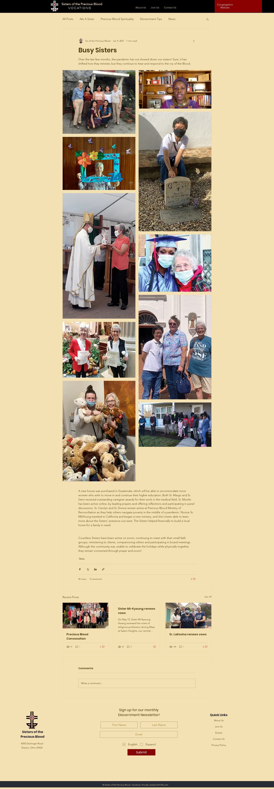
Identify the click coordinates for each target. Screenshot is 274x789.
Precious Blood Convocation (77, 636)
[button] (207, 19)
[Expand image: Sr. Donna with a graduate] (175, 263)
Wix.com (164, 785)
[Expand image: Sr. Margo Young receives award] (99, 256)
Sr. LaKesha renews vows (188, 634)
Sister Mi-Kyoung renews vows (136, 611)
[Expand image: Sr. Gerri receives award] (99, 350)
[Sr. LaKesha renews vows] (188, 615)
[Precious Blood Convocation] (85, 615)
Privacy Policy (219, 745)
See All (208, 596)
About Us (219, 720)
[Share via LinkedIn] (95, 569)
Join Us (218, 726)
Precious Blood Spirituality (117, 19)
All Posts (67, 19)
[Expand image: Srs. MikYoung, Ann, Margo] (175, 347)
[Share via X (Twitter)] (87, 569)
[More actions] (194, 41)
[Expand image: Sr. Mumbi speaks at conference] (175, 89)
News (172, 19)
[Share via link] (103, 569)
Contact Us (219, 738)
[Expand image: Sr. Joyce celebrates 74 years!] (99, 163)
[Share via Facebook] (79, 569)
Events (218, 732)
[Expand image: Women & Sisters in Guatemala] (99, 102)
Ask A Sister (87, 19)
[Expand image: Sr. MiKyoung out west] (175, 171)
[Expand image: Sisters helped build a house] (175, 424)
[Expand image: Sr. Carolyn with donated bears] (99, 431)
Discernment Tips (151, 19)
